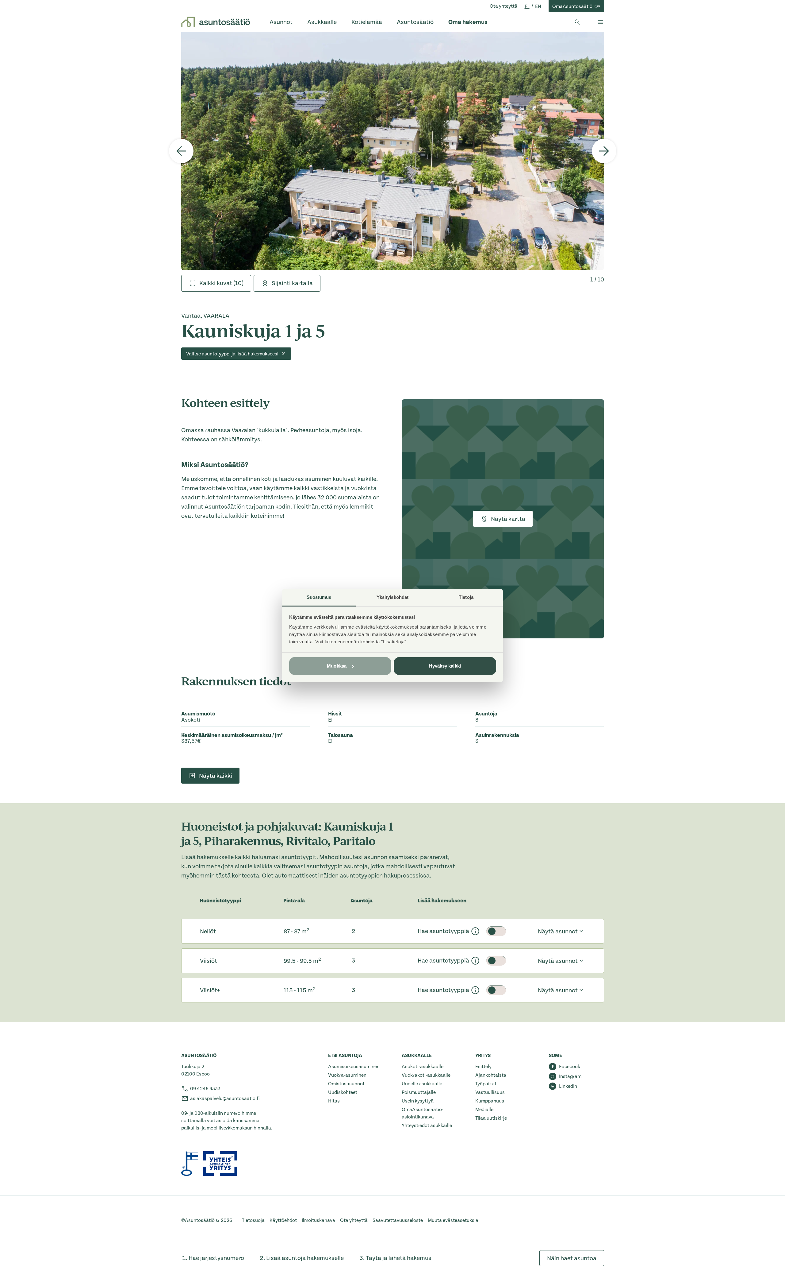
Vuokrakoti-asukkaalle (426, 1075)
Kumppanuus (489, 1101)
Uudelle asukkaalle (422, 1084)
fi (527, 6)
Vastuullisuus (490, 1092)
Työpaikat (485, 1084)
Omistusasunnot (346, 1084)
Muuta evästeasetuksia (453, 1220)
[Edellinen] (181, 151)
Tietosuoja (253, 1220)
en (538, 6)
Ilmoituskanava (318, 1220)
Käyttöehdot (283, 1220)
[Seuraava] (604, 151)
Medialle (484, 1109)
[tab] (216, 283)
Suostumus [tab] (319, 597)
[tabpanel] (392, 151)
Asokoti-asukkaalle (422, 1066)
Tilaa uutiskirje (491, 1118)
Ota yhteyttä (503, 6)
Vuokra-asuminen (347, 1075)
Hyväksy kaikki (445, 665)
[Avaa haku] (577, 22)
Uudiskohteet (342, 1092)
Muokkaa (337, 665)
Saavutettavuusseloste (398, 1220)
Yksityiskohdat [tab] (392, 597)
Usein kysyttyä (418, 1101)
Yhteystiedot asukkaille (427, 1125)
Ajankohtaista (490, 1075)
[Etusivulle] (215, 22)
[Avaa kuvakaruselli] (392, 151)
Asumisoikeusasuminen (354, 1066)
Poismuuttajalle (419, 1092)
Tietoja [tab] (466, 597)
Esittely (483, 1066)
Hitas (334, 1101)
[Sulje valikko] (600, 22)
